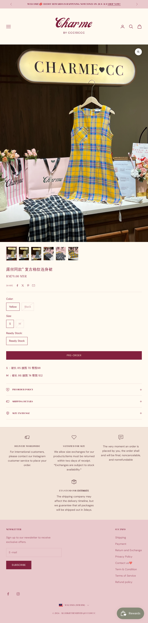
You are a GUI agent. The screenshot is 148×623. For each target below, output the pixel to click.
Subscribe (19, 565)
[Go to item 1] (11, 254)
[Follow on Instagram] (18, 594)
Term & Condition (126, 569)
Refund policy (123, 582)
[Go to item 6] (73, 254)
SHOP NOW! (114, 4)
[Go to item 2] (23, 254)
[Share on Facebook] (17, 285)
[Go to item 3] (36, 254)
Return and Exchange (128, 550)
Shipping (120, 537)
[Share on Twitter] (22, 285)
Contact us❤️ (123, 563)
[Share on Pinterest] (28, 285)
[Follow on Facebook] (8, 594)
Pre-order (74, 355)
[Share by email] (33, 285)
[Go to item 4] (48, 254)
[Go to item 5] (61, 254)
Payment (120, 544)
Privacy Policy (123, 556)
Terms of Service (125, 575)
